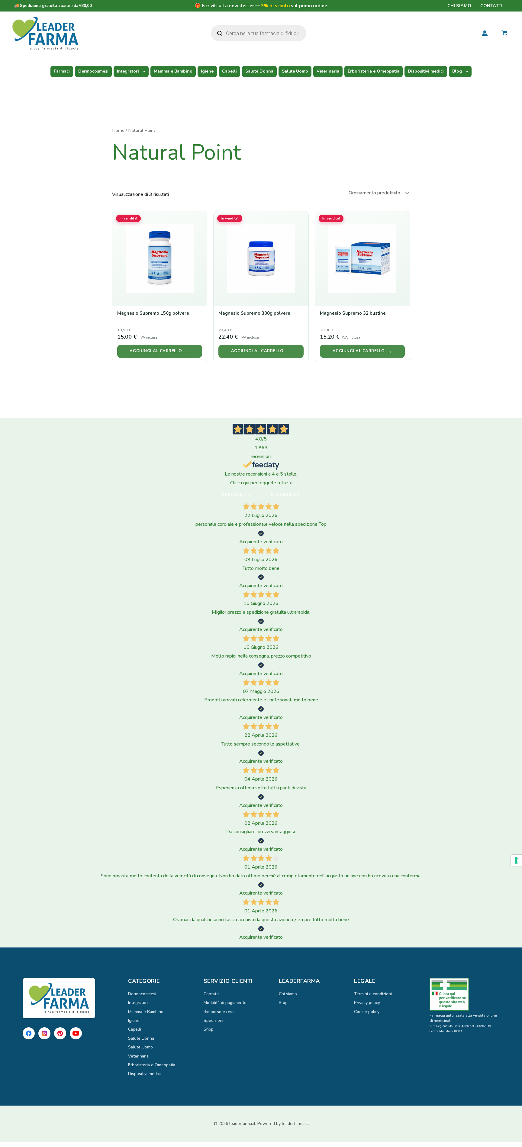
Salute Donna (259, 71)
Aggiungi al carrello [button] (156, 351)
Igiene (207, 71)
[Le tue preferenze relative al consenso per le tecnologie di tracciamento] (516, 860)
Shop (209, 1029)
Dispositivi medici (426, 71)
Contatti (491, 6)
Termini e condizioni (373, 994)
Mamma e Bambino (173, 71)
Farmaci (62, 71)
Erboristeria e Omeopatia (373, 71)
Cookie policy (366, 1012)
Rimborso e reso (219, 1012)
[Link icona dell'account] (485, 33)
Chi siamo (459, 6)
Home (118, 130)
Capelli (229, 71)
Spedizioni (213, 1020)
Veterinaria (328, 71)
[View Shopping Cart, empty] (504, 33)
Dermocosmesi (93, 71)
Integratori (128, 71)
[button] (142, 71)
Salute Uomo (295, 71)
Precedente (236, 494)
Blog (457, 71)
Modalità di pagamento (225, 1003)
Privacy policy (367, 1003)
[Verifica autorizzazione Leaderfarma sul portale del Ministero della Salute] (464, 994)
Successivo (285, 494)
